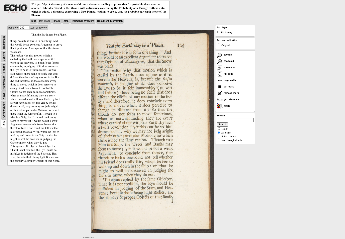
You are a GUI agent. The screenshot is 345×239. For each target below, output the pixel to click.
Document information (110, 21)
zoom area (229, 67)
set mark (228, 86)
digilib (226, 105)
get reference (231, 99)
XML (65, 21)
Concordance (3, 110)
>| (46, 27)
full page (228, 73)
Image (57, 21)
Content (3, 56)
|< (16, 27)
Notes (3, 95)
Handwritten (3, 82)
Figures (3, 68)
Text (33, 21)
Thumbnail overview (82, 21)
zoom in (227, 54)
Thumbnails (3, 42)
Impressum (88, 237)
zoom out (228, 61)
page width (229, 80)
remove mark (231, 93)
